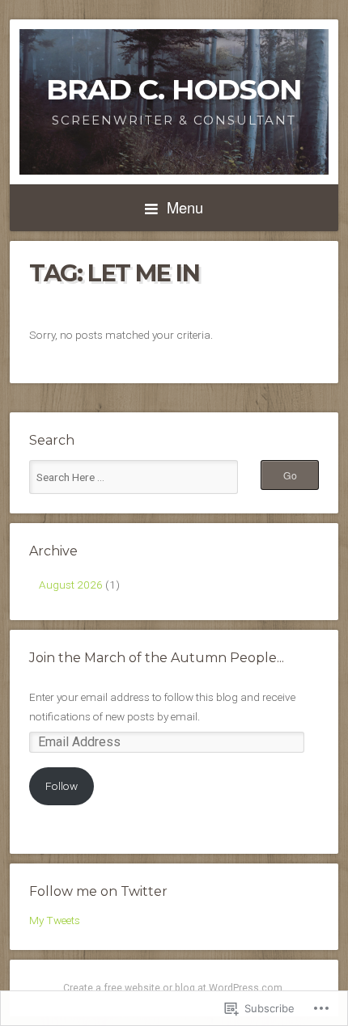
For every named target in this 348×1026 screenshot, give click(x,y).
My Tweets (54, 920)
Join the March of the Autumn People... (156, 657)
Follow (61, 785)
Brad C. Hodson (174, 89)
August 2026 (71, 584)
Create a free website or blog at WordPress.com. (174, 988)
